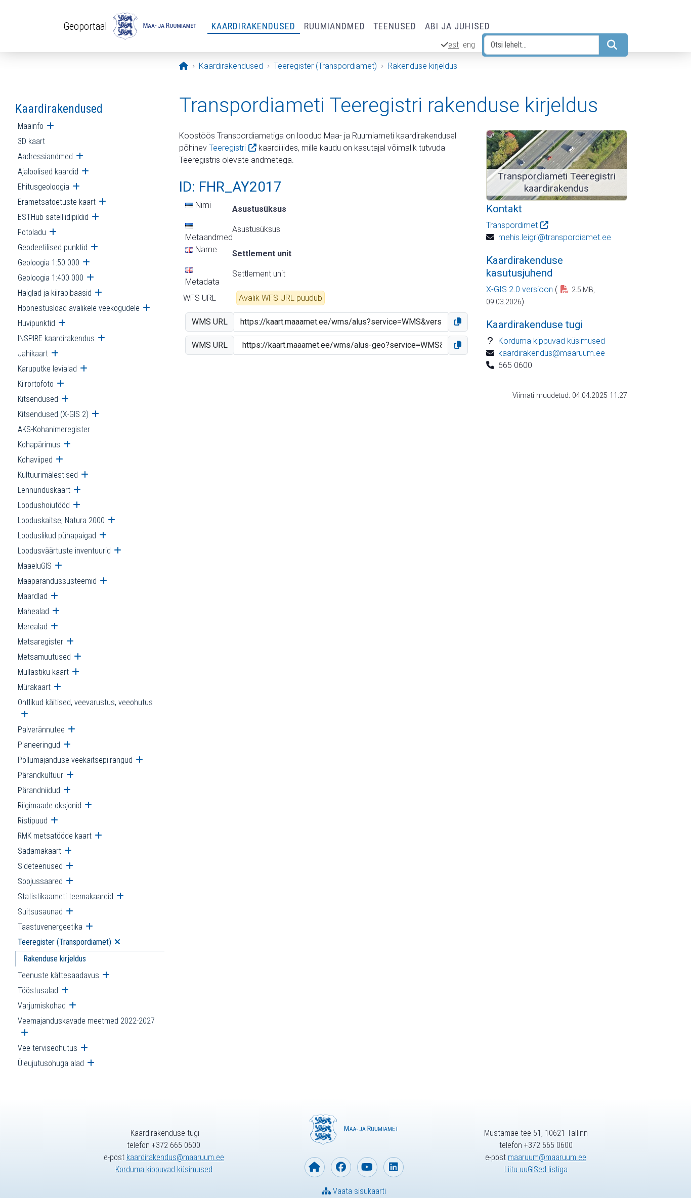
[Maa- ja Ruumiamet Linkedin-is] (393, 1167)
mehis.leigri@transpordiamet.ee (554, 237)
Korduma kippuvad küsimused (551, 341)
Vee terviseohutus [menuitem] (47, 1048)
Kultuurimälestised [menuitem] (48, 475)
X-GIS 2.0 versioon (519, 289)
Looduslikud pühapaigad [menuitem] (57, 535)
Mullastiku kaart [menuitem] (43, 672)
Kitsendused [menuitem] (38, 399)
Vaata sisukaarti (358, 1191)
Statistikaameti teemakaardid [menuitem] (65, 896)
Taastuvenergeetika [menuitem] (50, 927)
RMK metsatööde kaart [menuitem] (55, 836)
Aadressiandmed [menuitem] (45, 156)
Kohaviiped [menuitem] (35, 460)
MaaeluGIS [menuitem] (35, 566)
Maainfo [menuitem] (31, 126)
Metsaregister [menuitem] (40, 642)
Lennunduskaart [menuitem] (44, 490)
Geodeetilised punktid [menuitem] (53, 247)
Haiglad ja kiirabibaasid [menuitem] (55, 293)
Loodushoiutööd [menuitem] (44, 505)
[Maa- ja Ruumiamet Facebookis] (341, 1167)
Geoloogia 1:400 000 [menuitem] (50, 278)
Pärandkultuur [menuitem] (40, 775)
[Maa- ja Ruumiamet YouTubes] (367, 1167)
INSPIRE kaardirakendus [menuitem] (56, 338)
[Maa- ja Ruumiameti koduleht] (315, 1167)
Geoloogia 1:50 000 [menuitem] (48, 262)
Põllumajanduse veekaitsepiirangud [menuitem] (75, 760)
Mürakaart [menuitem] (34, 687)
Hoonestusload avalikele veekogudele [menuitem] (79, 308)
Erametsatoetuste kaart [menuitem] (57, 202)
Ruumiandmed (334, 26)
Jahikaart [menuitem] (33, 353)
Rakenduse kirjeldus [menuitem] (54, 958)
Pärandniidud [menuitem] (39, 790)
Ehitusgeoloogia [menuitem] (43, 187)
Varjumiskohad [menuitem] (42, 1005)
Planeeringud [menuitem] (39, 745)
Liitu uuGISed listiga (536, 1169)
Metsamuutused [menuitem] (44, 657)
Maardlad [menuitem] (33, 596)
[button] (457, 322)
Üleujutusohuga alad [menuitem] (51, 1063)
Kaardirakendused (253, 26)
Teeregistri (227, 148)
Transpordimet (512, 225)
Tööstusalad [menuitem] (38, 990)
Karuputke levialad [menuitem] (47, 369)
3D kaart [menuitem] (31, 141)
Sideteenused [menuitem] (40, 866)
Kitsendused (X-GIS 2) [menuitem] (53, 414)
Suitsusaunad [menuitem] (40, 911)
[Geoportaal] (153, 26)
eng (469, 45)
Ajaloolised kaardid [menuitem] (48, 171)
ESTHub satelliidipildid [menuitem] (53, 217)
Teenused (395, 26)
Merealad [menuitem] (33, 626)
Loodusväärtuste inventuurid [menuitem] (64, 551)
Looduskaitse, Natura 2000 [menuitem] (61, 520)
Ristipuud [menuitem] (33, 820)
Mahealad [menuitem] (33, 611)
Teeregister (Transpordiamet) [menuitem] (64, 942)
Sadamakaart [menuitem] (39, 851)
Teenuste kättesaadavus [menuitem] (58, 975)
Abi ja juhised (457, 26)
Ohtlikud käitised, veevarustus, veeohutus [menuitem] (85, 702)
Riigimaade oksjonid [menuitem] (49, 805)
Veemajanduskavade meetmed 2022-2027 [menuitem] (86, 1021)
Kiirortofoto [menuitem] (36, 384)
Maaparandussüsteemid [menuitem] (57, 581)
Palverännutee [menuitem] (41, 729)
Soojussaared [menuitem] (40, 881)
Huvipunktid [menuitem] (36, 323)
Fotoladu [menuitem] (32, 232)
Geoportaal (85, 26)
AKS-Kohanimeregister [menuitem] (54, 429)
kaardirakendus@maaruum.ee (551, 353)
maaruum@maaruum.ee (547, 1157)
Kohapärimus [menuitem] (39, 444)
